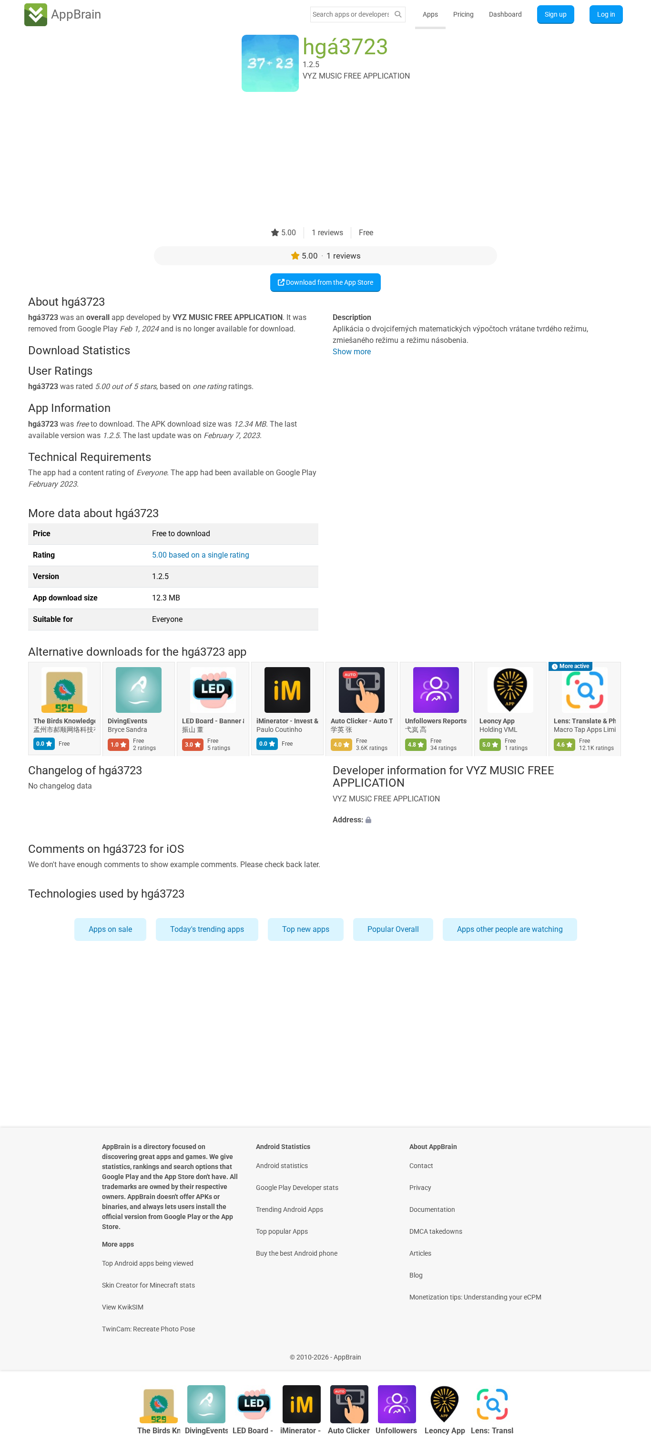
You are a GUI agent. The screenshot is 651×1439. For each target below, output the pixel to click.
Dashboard (505, 14)
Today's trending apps (207, 929)
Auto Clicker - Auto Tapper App (362, 721)
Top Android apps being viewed (147, 1263)
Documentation (432, 1209)
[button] (478, 820)
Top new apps (305, 929)
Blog (416, 1275)
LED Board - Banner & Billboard (213, 721)
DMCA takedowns (435, 1231)
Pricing (463, 14)
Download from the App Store (329, 282)
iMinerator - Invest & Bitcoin (287, 721)
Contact (421, 1165)
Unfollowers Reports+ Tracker (436, 721)
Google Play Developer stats (297, 1187)
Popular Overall (393, 929)
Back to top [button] (627, 1352)
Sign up (556, 14)
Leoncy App (497, 721)
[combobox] (351, 14)
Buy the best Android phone (296, 1253)
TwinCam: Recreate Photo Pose (148, 1329)
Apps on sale (110, 929)
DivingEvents (127, 721)
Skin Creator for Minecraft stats (148, 1285)
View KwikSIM (122, 1307)
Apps (430, 14)
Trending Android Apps (289, 1209)
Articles (420, 1253)
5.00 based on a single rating (200, 555)
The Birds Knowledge (64, 721)
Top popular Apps (282, 1231)
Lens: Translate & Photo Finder (585, 721)
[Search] (398, 14)
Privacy (420, 1187)
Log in (606, 14)
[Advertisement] (314, 160)
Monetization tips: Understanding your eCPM (475, 1297)
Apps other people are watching (510, 929)
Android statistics (282, 1165)
